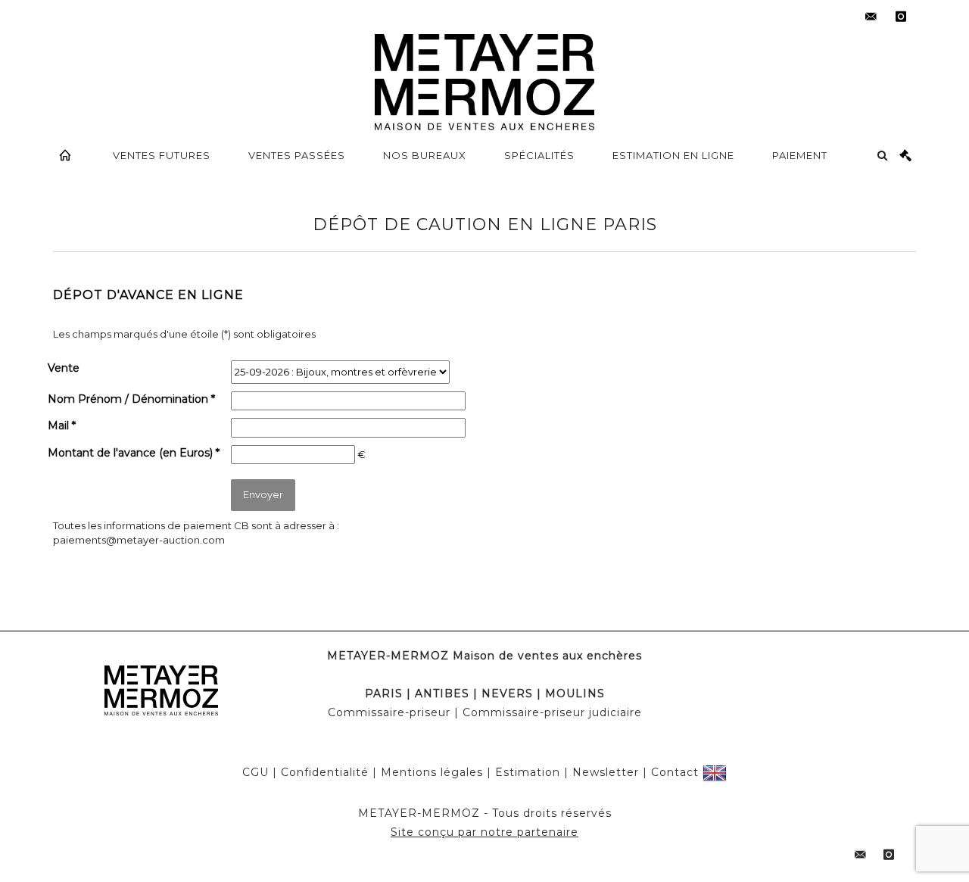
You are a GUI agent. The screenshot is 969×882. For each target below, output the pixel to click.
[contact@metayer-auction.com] (870, 16)
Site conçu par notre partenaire (484, 832)
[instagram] (901, 16)
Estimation (527, 772)
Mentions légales (432, 772)
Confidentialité (325, 772)
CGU (255, 772)
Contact (675, 772)
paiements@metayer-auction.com (139, 540)
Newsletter (605, 772)
